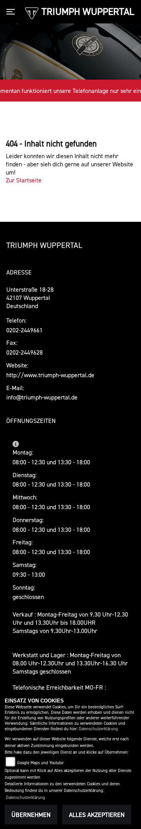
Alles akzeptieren (97, 814)
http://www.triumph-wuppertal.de (50, 375)
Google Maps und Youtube (40, 762)
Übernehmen (31, 814)
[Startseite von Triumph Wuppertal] (31, 12)
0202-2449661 (24, 330)
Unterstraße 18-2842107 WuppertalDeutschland (30, 297)
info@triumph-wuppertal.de (42, 397)
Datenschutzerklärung (98, 728)
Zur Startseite (24, 180)
